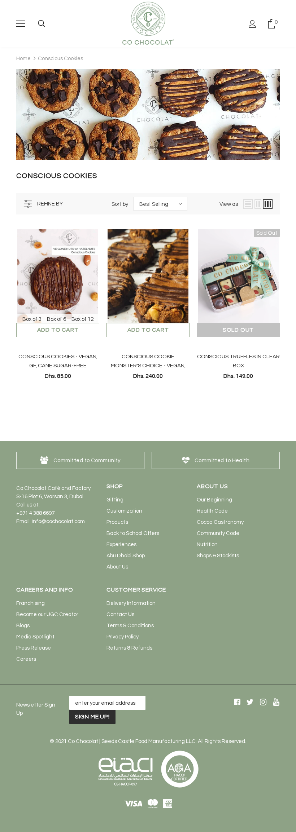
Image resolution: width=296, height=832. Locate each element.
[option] (80, 460)
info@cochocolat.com (58, 521)
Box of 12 (82, 319)
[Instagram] (261, 702)
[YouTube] (274, 702)
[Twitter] (248, 702)
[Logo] (148, 23)
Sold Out (238, 330)
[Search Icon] (41, 23)
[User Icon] (252, 24)
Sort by (120, 204)
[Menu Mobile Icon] (20, 23)
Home (23, 58)
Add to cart (58, 330)
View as (228, 204)
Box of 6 (56, 319)
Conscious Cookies (60, 58)
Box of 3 (32, 319)
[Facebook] (235, 702)
